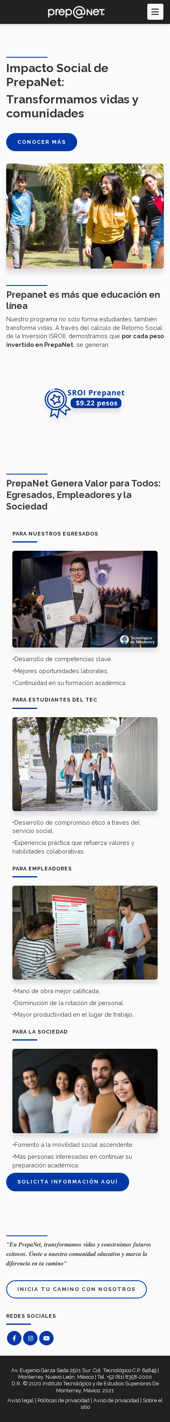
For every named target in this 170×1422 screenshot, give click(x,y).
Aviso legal (20, 1400)
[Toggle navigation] (155, 12)
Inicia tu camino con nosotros (76, 1289)
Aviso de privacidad (116, 1400)
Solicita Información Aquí (67, 1182)
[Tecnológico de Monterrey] (77, 12)
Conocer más (41, 142)
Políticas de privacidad (64, 1400)
